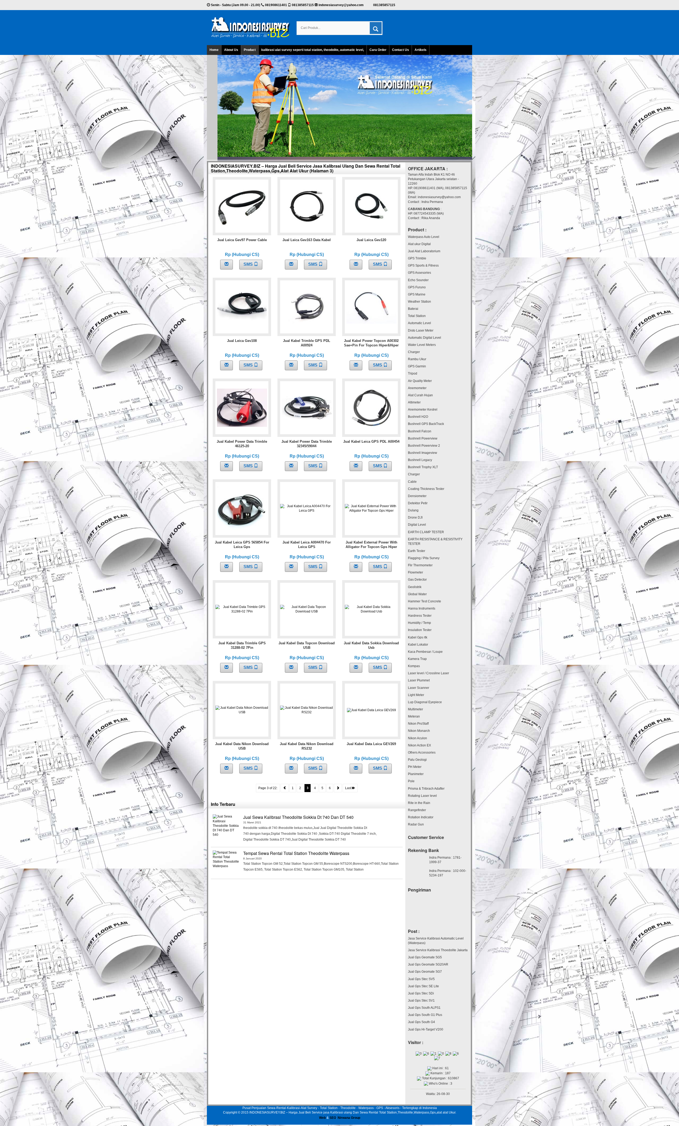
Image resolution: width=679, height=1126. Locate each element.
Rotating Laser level (422, 796)
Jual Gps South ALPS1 (424, 1008)
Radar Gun (416, 824)
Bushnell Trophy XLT (423, 467)
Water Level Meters (422, 345)
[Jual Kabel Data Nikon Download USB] (241, 710)
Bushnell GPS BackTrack (426, 424)
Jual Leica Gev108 (242, 341)
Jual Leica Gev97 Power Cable (242, 240)
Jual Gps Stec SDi (421, 993)
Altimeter (414, 402)
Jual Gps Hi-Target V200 (425, 1029)
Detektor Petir (418, 503)
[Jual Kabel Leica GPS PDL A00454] (371, 408)
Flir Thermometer (420, 565)
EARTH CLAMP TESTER (426, 532)
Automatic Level (419, 323)
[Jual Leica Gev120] (371, 206)
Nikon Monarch (419, 731)
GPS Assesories (419, 273)
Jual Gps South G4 (421, 1022)
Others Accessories (422, 752)
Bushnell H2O (418, 417)
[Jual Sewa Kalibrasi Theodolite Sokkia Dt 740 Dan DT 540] (226, 827)
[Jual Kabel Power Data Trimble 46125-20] (242, 408)
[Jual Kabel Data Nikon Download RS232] (306, 710)
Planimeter (416, 774)
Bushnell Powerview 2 (424, 445)
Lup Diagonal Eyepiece (425, 702)
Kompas (414, 666)
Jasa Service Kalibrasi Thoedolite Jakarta (438, 950)
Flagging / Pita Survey (423, 558)
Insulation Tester (420, 630)
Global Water (417, 594)
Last (348, 788)
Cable (412, 482)
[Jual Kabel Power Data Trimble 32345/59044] (307, 408)
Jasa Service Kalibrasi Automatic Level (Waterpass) (436, 941)
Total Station (417, 316)
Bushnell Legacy (420, 460)
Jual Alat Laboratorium (424, 251)
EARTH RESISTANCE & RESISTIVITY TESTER (435, 541)
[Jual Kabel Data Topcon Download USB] (306, 609)
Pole (411, 781)
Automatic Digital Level (424, 338)
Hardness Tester (420, 616)
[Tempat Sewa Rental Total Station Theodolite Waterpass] (226, 863)
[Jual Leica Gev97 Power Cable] (242, 206)
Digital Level (417, 525)
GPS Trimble (417, 258)
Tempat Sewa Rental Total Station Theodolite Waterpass (296, 853)
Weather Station (419, 301)
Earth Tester (416, 551)
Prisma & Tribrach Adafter (426, 788)
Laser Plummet (419, 680)
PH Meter (414, 767)
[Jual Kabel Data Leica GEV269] (371, 710)
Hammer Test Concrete (424, 601)
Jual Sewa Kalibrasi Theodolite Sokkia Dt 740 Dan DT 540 (298, 817)
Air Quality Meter (420, 381)
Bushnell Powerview (422, 438)
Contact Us (400, 50)
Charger (414, 352)
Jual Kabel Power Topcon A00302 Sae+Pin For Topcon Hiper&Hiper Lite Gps (371, 345)
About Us (231, 50)
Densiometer (417, 496)
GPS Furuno (417, 287)
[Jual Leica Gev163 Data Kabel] (307, 206)
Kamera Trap (417, 659)
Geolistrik (414, 587)
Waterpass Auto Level (423, 237)
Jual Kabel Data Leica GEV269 (371, 744)
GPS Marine (416, 294)
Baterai (413, 309)
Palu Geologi (417, 760)
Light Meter (416, 695)
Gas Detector (417, 579)
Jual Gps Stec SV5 (421, 979)
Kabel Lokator (418, 644)
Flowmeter (415, 572)
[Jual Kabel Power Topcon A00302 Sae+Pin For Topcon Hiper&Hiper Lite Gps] (371, 307)
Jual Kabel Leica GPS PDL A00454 (371, 442)
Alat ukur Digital (419, 244)
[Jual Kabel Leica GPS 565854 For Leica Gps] (242, 508)
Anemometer (417, 388)
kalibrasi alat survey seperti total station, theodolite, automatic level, (312, 50)
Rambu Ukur (417, 359)
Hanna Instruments (421, 608)
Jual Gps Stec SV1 (421, 1000)
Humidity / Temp (419, 623)
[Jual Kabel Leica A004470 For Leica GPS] (306, 508)
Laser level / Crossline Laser (428, 673)
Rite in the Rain (419, 803)
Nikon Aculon (417, 738)
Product (250, 50)
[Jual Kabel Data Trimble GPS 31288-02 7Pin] (241, 609)
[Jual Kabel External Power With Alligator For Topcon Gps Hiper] (371, 508)
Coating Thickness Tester (426, 489)
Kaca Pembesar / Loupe (425, 652)
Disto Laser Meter (420, 330)
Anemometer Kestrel (422, 409)
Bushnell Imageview (422, 453)
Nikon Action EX (419, 745)
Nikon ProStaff (418, 723)
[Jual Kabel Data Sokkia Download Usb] (371, 609)
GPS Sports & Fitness (423, 265)
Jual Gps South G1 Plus (425, 1015)
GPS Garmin (417, 366)
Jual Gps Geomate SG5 (425, 957)
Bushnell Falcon (419, 431)
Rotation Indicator (420, 817)
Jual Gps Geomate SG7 (425, 971)
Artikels (420, 50)
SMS (248, 264)
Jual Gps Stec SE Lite (423, 986)
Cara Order (377, 50)
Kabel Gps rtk (417, 637)
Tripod (412, 373)
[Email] (226, 264)
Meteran (414, 716)
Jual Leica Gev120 (371, 240)
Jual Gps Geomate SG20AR (428, 964)
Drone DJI (415, 517)
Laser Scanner (418, 688)
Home (214, 50)
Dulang (413, 510)
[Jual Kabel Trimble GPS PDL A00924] (307, 307)
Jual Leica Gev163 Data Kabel (306, 240)
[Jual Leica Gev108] (242, 307)
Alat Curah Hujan (420, 395)
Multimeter (415, 709)
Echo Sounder (418, 280)
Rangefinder (417, 810)
